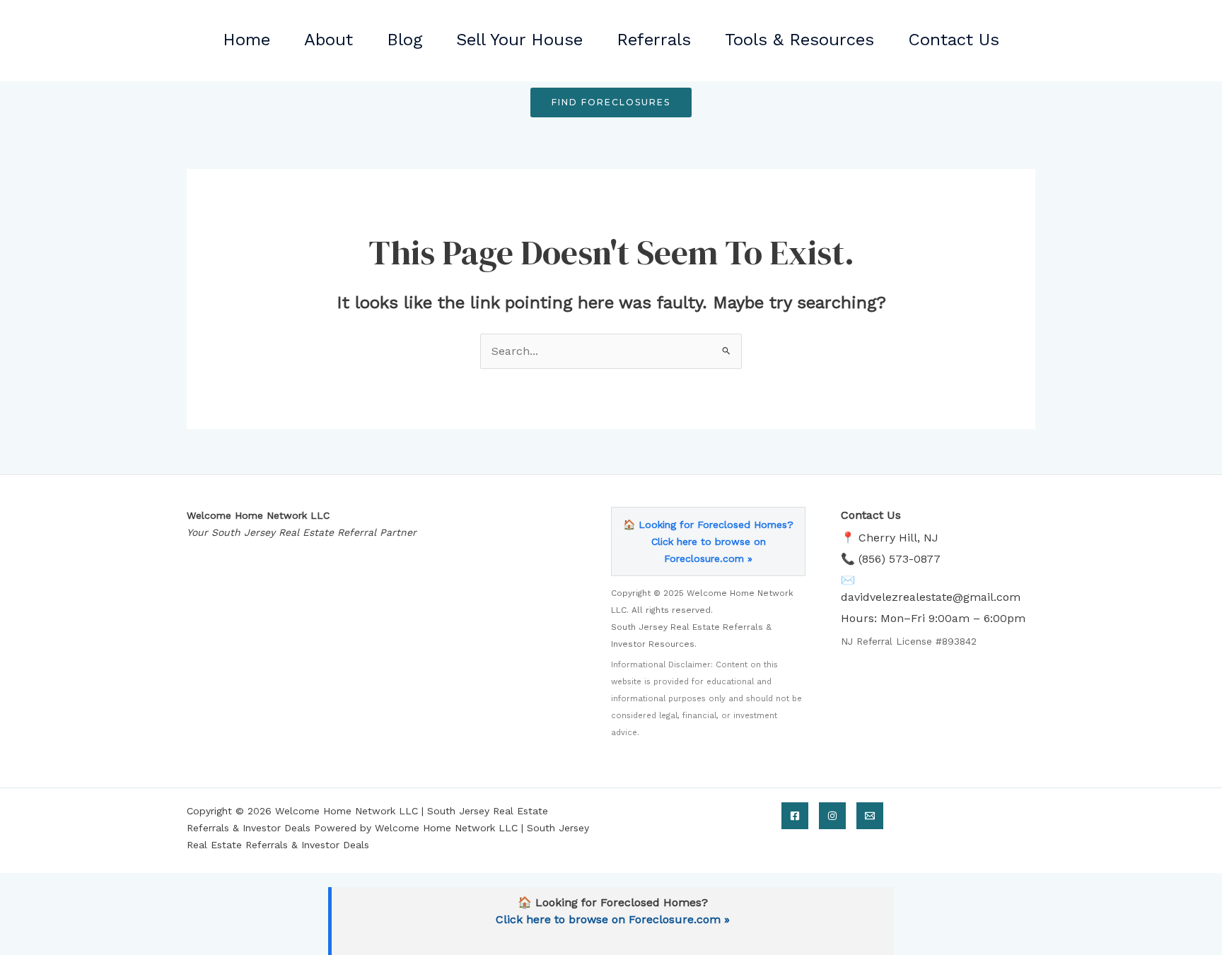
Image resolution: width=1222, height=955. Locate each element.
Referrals (654, 39)
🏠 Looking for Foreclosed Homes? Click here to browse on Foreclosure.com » (708, 541)
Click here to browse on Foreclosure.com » (613, 919)
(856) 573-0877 (900, 559)
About (328, 39)
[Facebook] (794, 815)
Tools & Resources (799, 39)
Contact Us (953, 39)
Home (246, 39)
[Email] (869, 815)
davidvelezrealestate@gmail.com (930, 597)
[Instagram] (832, 815)
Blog (404, 39)
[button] (611, 102)
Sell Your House (519, 39)
